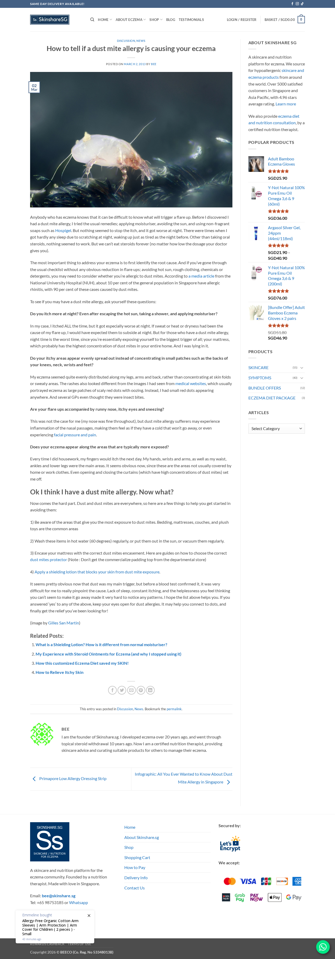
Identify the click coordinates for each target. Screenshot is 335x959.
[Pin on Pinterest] (141, 690)
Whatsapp (78, 902)
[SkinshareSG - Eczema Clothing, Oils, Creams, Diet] (56, 20)
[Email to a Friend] (131, 690)
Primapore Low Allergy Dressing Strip (72, 778)
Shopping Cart (137, 857)
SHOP (154, 20)
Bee (154, 64)
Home (103, 20)
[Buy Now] (55, 926)
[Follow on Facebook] (292, 4)
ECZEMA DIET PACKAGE (271, 397)
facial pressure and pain (75, 434)
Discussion (126, 40)
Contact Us (134, 887)
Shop (128, 847)
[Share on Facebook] (112, 690)
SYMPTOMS (259, 377)
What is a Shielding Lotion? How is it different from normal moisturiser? (101, 644)
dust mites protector (48, 559)
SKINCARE (258, 367)
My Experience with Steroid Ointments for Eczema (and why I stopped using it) (108, 653)
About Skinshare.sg (141, 837)
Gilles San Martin (63, 622)
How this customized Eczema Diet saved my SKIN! (82, 663)
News (140, 40)
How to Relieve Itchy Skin (59, 672)
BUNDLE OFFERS (264, 387)
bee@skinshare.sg (58, 895)
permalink (174, 709)
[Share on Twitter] (122, 690)
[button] (285, 19)
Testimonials (191, 20)
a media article (201, 275)
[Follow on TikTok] (302, 4)
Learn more (286, 103)
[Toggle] (302, 367)
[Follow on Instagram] (297, 4)
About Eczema (129, 20)
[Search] (92, 20)
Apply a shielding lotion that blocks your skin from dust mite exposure (97, 571)
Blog (170, 20)
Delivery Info (136, 877)
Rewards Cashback (47, 944)
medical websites (190, 383)
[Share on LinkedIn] (150, 690)
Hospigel (63, 230)
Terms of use (79, 944)
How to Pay (134, 867)
